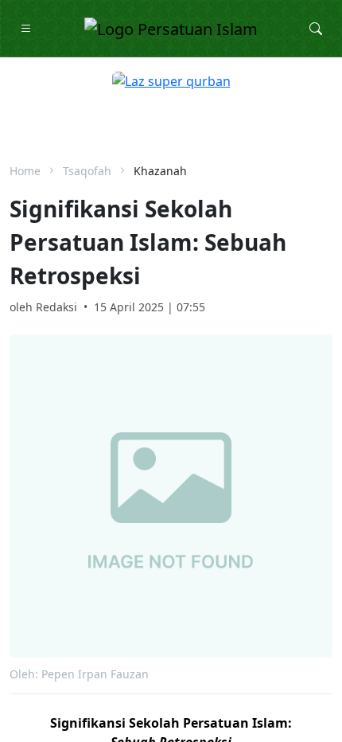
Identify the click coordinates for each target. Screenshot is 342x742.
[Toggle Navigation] (26, 29)
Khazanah (160, 170)
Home (25, 170)
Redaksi (56, 306)
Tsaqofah (87, 170)
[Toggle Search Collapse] (315, 29)
